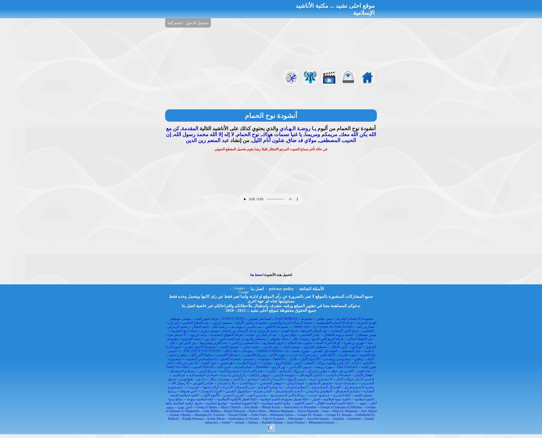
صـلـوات (264, 359)
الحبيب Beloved (203, 367)
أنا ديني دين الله (187, 363)
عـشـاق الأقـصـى (228, 355)
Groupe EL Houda (309, 415)
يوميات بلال (300, 339)
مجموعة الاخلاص (276, 326)
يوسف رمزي (210, 330)
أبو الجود (356, 347)
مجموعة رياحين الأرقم (251, 322)
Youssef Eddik (237, 415)
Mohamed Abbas (281, 415)
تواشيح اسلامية (216, 403)
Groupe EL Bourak (339, 415)
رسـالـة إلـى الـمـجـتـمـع (288, 395)
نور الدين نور (187, 343)
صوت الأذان (277, 355)
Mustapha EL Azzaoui (209, 415)
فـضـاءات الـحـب (338, 375)
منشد (170, 407)
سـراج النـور (207, 371)
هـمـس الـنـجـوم (319, 383)
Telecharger (295, 418)
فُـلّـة (355, 363)
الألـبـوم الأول (310, 359)
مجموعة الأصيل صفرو (200, 347)
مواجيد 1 (266, 363)
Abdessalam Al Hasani (243, 418)
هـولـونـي (186, 379)
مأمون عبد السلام (300, 343)
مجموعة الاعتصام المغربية (354, 318)
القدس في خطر (342, 371)
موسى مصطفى (180, 318)
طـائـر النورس (203, 383)
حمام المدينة (243, 367)
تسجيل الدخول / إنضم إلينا (188, 23)
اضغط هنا (256, 275)
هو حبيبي (226, 363)
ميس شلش (325, 318)
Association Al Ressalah (299, 407)
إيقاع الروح (283, 363)
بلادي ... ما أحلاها (285, 359)
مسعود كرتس (222, 322)
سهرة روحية (324, 367)
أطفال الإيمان (363, 375)
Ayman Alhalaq (180, 415)
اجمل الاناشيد (303, 403)
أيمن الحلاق (339, 347)
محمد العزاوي (191, 339)
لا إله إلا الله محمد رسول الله (204, 134)
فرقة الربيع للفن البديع (327, 339)
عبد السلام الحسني (195, 322)
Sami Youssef (296, 422)
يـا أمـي (239, 379)
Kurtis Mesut (216, 418)
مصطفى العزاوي (315, 347)
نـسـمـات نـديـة (345, 383)
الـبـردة (227, 387)
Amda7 (226, 422)
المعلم (309, 363)
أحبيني (172, 351)
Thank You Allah (177, 367)
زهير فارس (271, 347)
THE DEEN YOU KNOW (202, 351)
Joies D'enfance (347, 367)
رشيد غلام (219, 326)
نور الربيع (278, 367)
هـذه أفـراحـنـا (253, 371)
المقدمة (190, 128)
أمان (169, 363)
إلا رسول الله (180, 383)
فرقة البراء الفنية (328, 343)
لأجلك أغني (327, 355)
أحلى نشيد (185, 407)
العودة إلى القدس (325, 351)
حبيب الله (224, 367)
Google (244, 292)
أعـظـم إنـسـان (297, 387)
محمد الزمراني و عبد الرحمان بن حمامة (250, 330)
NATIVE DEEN (233, 318)
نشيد (362, 403)
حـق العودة (209, 363)
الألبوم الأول (211, 395)
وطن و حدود (178, 355)
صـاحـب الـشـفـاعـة (203, 375)
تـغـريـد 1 (193, 387)
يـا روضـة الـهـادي (298, 128)
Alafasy (253, 422)
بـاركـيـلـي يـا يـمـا (233, 375)
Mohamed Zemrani (321, 422)
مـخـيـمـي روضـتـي (336, 359)
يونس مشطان (366, 334)
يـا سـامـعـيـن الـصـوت (201, 359)
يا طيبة (369, 351)
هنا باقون (363, 371)
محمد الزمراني (177, 326)
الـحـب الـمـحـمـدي (288, 391)
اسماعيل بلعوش (259, 318)
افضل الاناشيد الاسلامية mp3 (236, 399)
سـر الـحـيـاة (245, 387)
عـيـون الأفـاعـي (300, 367)
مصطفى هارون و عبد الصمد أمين (243, 339)
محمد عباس (250, 347)
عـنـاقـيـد (178, 375)
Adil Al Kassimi (273, 418)
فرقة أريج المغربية (184, 330)
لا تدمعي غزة (176, 334)
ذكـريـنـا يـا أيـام (273, 379)
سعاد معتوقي (279, 339)
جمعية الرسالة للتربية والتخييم (291, 322)
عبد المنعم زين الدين (207, 140)
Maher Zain (302, 326)
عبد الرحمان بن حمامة (261, 334)
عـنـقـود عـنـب (319, 395)
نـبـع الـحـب (247, 383)
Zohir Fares (259, 415)
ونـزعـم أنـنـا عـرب (302, 355)
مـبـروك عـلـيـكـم (292, 371)
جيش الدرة (173, 347)
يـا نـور (201, 379)
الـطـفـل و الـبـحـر (319, 391)
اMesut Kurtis (271, 407)
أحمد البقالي (200, 326)
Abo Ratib (251, 407)
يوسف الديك (291, 347)
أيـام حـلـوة (210, 387)
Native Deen (257, 411)
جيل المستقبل (351, 351)
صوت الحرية (347, 355)
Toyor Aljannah (307, 411)
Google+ (239, 288)
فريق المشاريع (273, 343)
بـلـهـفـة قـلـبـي (284, 375)
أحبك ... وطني (363, 359)
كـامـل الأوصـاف (310, 375)
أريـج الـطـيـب (246, 363)
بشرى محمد (300, 351)
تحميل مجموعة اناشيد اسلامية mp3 (284, 399)
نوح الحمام (248, 134)
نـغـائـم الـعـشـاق (348, 391)
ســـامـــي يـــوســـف (245, 326)
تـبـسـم (253, 379)
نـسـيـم (249, 359)
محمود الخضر (229, 347)
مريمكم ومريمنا (321, 134)
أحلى (373, 403)
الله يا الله (231, 351)
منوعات (246, 351)
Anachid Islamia (318, 418)
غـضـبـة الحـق (230, 359)
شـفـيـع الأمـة (229, 371)
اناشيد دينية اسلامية (337, 399)
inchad (239, 422)
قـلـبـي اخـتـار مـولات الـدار (355, 379)
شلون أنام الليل (268, 140)
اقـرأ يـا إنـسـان (211, 391)
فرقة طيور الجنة (206, 318)
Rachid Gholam (272, 422)
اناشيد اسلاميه (364, 399)
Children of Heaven (269, 351)
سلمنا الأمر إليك (201, 355)
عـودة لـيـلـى (295, 383)
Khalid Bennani (192, 418)
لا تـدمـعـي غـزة (321, 379)
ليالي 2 (271, 371)
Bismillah (262, 367)
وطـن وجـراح (317, 371)
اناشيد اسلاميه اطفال (331, 403)
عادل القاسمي (310, 334)
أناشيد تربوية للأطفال (338, 334)
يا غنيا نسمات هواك (282, 134)
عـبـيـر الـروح (297, 379)
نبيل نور (210, 339)
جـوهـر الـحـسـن (271, 383)
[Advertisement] (271, 48)
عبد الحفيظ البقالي (360, 339)
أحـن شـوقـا (188, 391)
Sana (325, 411)
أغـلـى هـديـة (263, 391)
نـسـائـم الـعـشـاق (182, 371)
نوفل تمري (288, 334)
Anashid (338, 418)
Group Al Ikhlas (206, 407)
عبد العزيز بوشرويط (213, 343)
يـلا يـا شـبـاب (226, 383)
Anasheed (354, 418)
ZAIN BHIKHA (286, 318)
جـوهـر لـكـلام (260, 375)
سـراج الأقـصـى (254, 355)
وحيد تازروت (198, 334)
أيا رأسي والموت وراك (333, 363)
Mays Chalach (230, 407)
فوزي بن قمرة (354, 343)
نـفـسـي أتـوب (257, 395)
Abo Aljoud (369, 411)
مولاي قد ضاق (302, 140)
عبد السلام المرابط (314, 330)
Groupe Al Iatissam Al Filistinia (341, 407)
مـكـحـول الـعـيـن (238, 391)
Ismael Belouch (234, 411)
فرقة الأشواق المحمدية (226, 334)
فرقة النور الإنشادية (344, 330)
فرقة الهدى (289, 330)
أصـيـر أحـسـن (233, 395)
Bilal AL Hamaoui (345, 411)
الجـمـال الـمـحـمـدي (325, 387)
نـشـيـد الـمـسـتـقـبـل (359, 387)
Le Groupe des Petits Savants (334, 326)
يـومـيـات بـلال (219, 379)
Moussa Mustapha (281, 411)
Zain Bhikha (211, 411)
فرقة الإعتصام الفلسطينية (334, 322)
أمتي (298, 363)
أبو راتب (172, 322)
